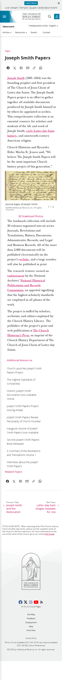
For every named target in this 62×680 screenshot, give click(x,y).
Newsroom (8, 26)
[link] (24, 370)
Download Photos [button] (32, 216)
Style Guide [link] (49, 534)
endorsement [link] (15, 276)
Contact (46, 32)
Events (34, 32)
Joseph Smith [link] (16, 78)
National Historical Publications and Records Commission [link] (26, 285)
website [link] (24, 259)
